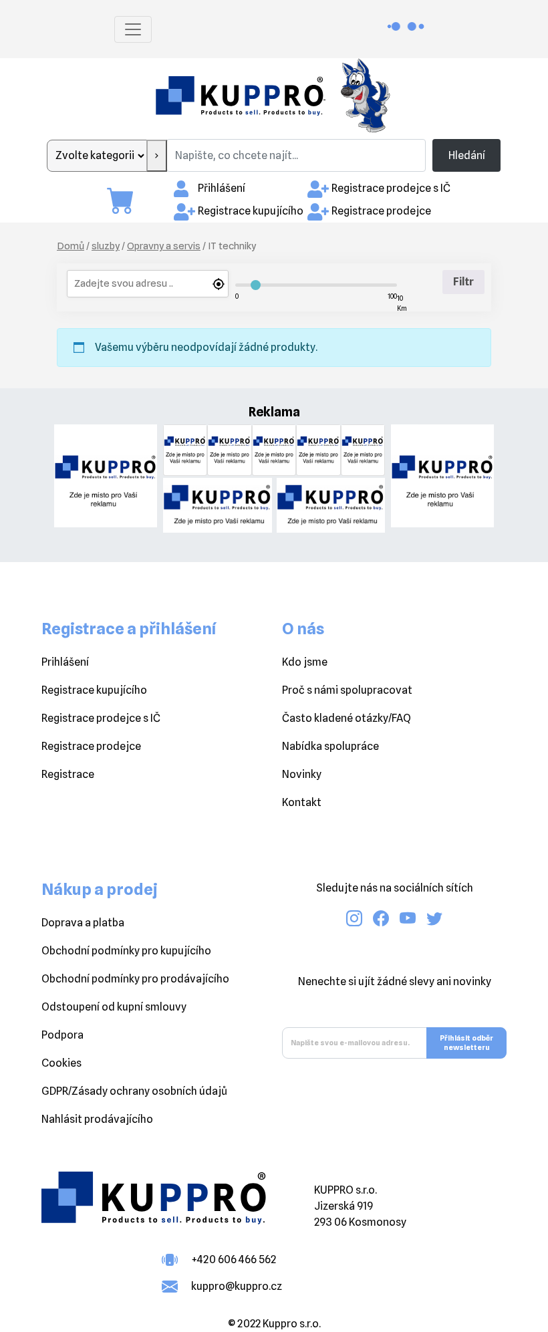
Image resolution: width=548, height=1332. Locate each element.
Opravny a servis (163, 245)
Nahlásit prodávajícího (97, 1119)
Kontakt (301, 802)
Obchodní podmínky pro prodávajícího (135, 978)
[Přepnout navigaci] (133, 29)
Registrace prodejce (381, 211)
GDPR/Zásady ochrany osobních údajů (134, 1091)
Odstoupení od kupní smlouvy (113, 1007)
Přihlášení (221, 188)
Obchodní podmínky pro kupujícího (126, 950)
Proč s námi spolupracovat (347, 690)
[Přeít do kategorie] (156, 156)
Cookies (61, 1063)
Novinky (301, 774)
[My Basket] (127, 201)
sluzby (106, 245)
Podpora (62, 1035)
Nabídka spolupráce (330, 746)
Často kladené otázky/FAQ (346, 718)
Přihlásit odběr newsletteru (466, 1042)
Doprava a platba (82, 922)
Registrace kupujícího (250, 211)
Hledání (466, 155)
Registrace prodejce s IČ (390, 188)
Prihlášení (65, 662)
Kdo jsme (304, 662)
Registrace (67, 774)
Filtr (463, 281)
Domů (70, 245)
